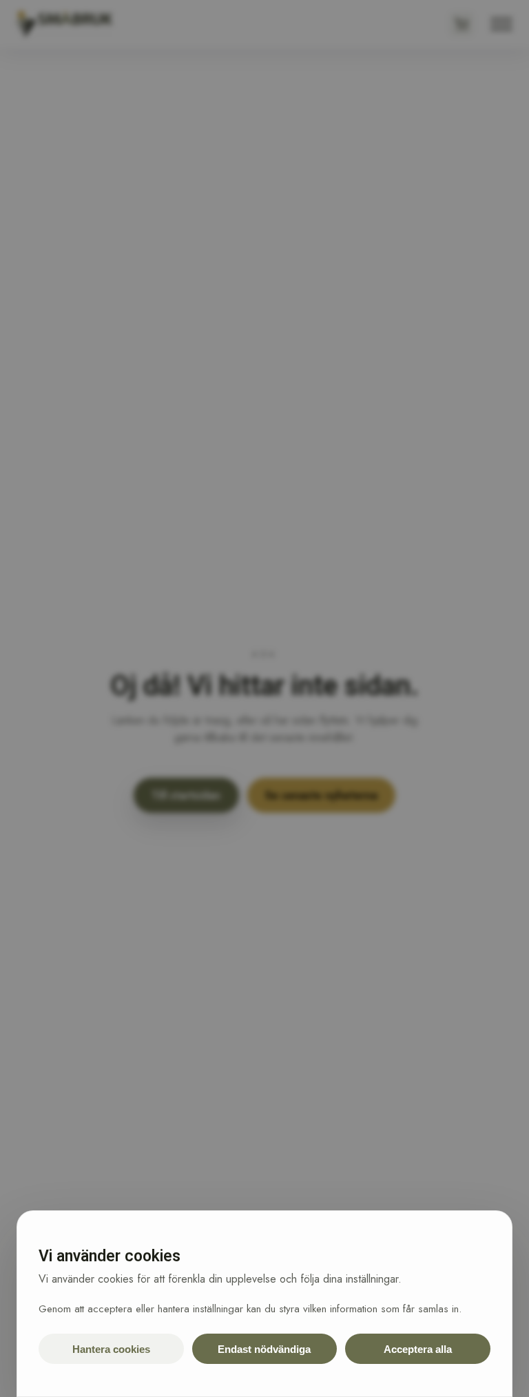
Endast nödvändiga (264, 1349)
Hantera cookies (111, 1349)
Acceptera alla (418, 1349)
